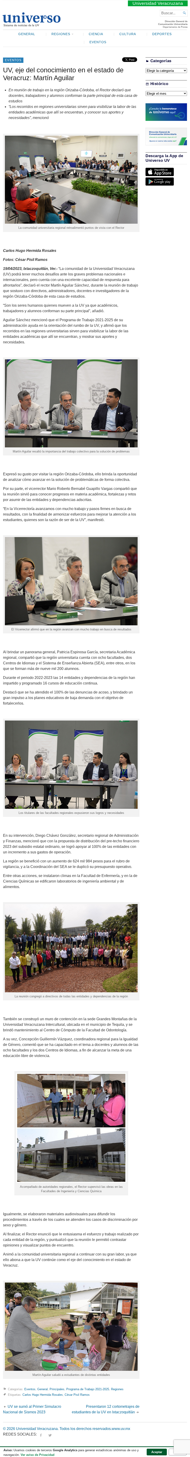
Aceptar (156, 1452)
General (26, 34)
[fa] (41, 1434)
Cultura (127, 34)
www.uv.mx (121, 1429)
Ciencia (96, 34)
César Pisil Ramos (77, 1394)
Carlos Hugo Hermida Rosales (42, 1394)
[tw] (50, 1434)
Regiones (60, 34)
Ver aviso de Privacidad (37, 1455)
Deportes (162, 34)
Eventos (97, 42)
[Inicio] (31, 24)
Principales (57, 1389)
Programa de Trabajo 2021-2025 (87, 1389)
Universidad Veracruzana (158, 3)
